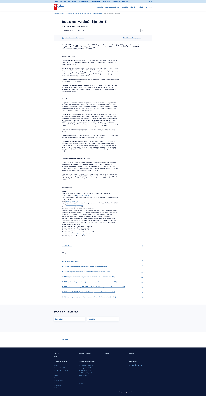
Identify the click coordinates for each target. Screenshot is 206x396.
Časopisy (56, 375)
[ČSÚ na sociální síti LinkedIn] (138, 365)
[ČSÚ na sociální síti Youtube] (133, 365)
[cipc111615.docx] (142, 245)
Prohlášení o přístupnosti (85, 373)
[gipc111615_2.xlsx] (142, 281)
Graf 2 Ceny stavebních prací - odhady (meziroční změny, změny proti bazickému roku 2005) (89, 282)
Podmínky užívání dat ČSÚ (85, 368)
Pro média (63, 1)
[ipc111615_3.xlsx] (142, 271)
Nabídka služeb (72, 1)
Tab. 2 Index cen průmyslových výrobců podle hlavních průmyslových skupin (84, 266)
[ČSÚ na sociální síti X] (130, 365)
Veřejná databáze (58, 368)
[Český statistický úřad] (59, 7)
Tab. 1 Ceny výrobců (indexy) (70, 261)
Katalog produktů (95, 1)
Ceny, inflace (78, 13)
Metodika (125, 7)
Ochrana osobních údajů (85, 370)
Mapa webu (82, 383)
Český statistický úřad (59, 13)
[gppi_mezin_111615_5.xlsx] (142, 296)
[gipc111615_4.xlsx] (142, 291)
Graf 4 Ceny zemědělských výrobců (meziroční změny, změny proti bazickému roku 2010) (88, 292)
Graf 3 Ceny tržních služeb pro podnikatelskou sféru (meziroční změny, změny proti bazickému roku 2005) (93, 287)
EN (149, 1)
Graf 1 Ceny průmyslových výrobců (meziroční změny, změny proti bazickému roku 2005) (88, 277)
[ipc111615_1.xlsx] (142, 261)
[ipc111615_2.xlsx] (142, 266)
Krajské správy (106, 1)
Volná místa (125, 1)
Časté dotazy (116, 1)
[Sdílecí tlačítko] (142, 30)
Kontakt (56, 1)
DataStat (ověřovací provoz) (61, 370)
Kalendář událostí (83, 1)
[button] (65, 361)
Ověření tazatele (83, 375)
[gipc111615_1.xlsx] (142, 276)
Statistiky (99, 7)
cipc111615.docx (67, 246)
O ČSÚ (141, 7)
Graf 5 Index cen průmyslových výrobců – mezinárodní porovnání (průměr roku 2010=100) (89, 297)
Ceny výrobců (87, 13)
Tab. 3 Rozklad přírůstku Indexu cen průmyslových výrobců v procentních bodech (86, 271)
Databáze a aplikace (112, 7)
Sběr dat (133, 7)
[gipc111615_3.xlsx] (142, 286)
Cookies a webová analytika (86, 365)
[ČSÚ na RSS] (141, 365)
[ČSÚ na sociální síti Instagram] (135, 365)
